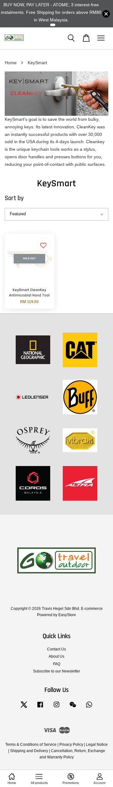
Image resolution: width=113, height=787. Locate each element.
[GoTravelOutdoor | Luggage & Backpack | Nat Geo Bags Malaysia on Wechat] (72, 707)
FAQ (56, 664)
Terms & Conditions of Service (30, 744)
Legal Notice (97, 744)
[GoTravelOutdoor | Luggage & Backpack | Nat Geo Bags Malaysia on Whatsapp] (89, 707)
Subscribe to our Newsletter (56, 671)
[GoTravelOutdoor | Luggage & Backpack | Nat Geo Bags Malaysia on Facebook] (40, 707)
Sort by (14, 198)
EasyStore (67, 615)
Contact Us (56, 649)
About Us (56, 656)
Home (11, 62)
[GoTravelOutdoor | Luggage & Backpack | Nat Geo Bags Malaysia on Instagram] (56, 707)
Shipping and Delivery (29, 751)
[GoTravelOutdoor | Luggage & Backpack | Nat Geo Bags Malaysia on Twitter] (23, 707)
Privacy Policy (71, 744)
